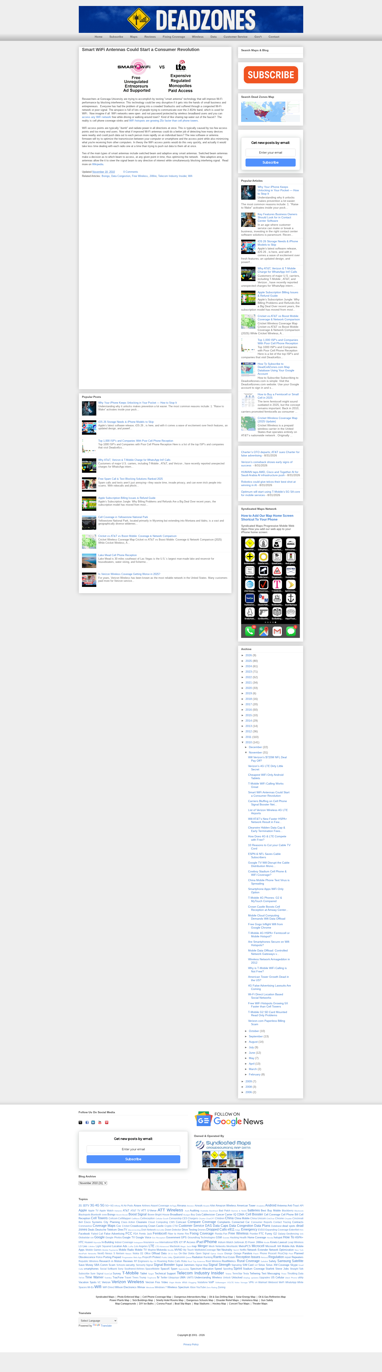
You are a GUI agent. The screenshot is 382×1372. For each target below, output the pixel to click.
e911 (231, 1229)
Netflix (243, 1249)
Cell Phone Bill (289, 1214)
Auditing (194, 1210)
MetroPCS (245, 1246)
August (253, 1041)
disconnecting (134, 1230)
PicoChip (283, 1253)
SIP (256, 1265)
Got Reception (158, 1238)
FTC (261, 1233)
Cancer (220, 1214)
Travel (128, 1277)
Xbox (193, 1287)
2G (80, 1205)
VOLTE (230, 1282)
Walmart (262, 1282)
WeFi (281, 1282)
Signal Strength (220, 1264)
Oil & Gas (173, 1253)
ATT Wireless (170, 1210)
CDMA (241, 1214)
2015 (249, 715)
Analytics (260, 1206)
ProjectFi (147, 1257)
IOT (181, 1242)
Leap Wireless (295, 1242)
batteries (254, 1210)
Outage (238, 1253)
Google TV (128, 1237)
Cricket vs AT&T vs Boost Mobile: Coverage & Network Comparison (137, 535)
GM (92, 1238)
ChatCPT (210, 1218)
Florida (218, 1233)
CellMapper (124, 1218)
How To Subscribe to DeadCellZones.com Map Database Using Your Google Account (276, 368)
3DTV (86, 1205)
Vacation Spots (87, 1282)
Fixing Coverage (174, 36)
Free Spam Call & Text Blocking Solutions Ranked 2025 (130, 478)
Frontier (254, 1233)
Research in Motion (110, 1261)
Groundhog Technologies (201, 1237)
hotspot (278, 1237)
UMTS (190, 1277)
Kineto (274, 1242)
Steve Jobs (282, 1268)
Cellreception (147, 1218)
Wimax (141, 1287)
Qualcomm (179, 1257)
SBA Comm (101, 1264)
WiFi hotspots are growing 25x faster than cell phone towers (163, 120)
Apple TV (93, 1210)
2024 (249, 666)
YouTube (201, 1287)
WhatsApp (290, 1282)
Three (283, 1274)
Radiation (197, 1257)
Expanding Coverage (276, 1229)
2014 (249, 720)
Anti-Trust (293, 1205)
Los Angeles (141, 1246)
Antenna (282, 1205)
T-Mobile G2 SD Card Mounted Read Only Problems (267, 1013)
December (256, 747)
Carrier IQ (230, 1214)
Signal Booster (164, 1264)
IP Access (189, 1242)
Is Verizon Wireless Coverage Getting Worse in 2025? (129, 574)
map (194, 1246)
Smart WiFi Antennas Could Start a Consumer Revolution (268, 794)
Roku (184, 1261)
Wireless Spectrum (178, 1287)
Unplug (246, 1278)
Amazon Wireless (226, 1205)
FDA (135, 1233)
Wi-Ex (90, 1287)
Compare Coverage (202, 1222)
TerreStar (237, 1273)
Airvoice (190, 1206)
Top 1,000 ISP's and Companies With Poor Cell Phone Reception (135, 440)
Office (147, 1253)
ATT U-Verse (148, 1210)
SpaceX (165, 1268)
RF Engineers (141, 1261)
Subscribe (116, 36)
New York (299, 1250)
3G (92, 1205)
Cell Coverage (272, 1214)
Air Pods (128, 1205)
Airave (137, 1205)
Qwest (188, 1257)
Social (103, 1268)
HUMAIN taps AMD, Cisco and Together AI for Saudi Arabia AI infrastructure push (269, 473)
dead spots (288, 1225)
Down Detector (173, 1229)
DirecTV (122, 1229)
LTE (151, 1246)
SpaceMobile (152, 1268)
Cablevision (208, 1214)
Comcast (181, 1222)
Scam (112, 1264)
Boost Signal (138, 1214)
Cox (118, 1225)
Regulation (276, 1257)
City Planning (112, 1222)
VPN (251, 1282)
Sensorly (140, 1265)
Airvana (181, 1205)
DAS (208, 1225)
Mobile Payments (110, 1250)
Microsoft (270, 1246)
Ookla (191, 1253)
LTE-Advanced (162, 1246)
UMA (183, 1277)
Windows (150, 1287)
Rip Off (153, 1261)
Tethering (255, 1273)
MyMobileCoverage (205, 1249)
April (252, 1063)
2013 (249, 726)
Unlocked (237, 1277)
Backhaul (213, 1211)
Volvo (237, 1282)
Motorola (162, 1249)
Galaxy (282, 1233)
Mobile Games (93, 1249)
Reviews (150, 36)
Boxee (151, 1214)
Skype (294, 1264)
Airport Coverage (160, 1205)
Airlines (146, 1205)
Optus (213, 1253)
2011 (249, 736)
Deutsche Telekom (106, 1229)
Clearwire (141, 1222)
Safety (272, 1261)
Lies (85, 1246)
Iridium (221, 1242)
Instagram (138, 1242)
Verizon (106, 1282)
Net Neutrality (225, 1249)
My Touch (188, 1249)
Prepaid (116, 1257)
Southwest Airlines (134, 1268)
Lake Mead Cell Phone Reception (117, 555)
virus (184, 1282)
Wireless (198, 36)
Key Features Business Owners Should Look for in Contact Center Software (277, 218)
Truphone (151, 1278)
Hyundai (97, 1242)
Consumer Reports (261, 1222)
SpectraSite (183, 1269)
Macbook (175, 1246)
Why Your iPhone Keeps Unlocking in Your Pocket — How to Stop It (137, 402)
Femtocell (160, 1233)
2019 (249, 693)
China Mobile (242, 1218)
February (255, 1074)
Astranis (118, 1211)
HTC (81, 1242)
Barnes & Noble (239, 1211)
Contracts (297, 1222)
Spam (174, 1268)
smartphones (91, 1268)
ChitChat (270, 1218)
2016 (249, 709)
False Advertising (114, 1233)
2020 (249, 687)
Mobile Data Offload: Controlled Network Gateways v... (268, 952)
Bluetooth (96, 1214)
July (252, 1047)
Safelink (264, 1261)
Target (151, 1274)
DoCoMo (160, 1230)
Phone (263, 1253)
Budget (186, 1215)
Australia (204, 1211)
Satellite (297, 1261)
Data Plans (262, 1225)
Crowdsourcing (138, 1225)
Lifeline (91, 1246)
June (252, 1052)
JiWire (153, 176)
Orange (228, 1253)
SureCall (108, 1274)
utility (300, 1277)
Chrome (279, 1218)
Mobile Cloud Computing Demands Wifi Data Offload (266, 917)
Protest (156, 1257)
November (256, 752)
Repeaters (297, 1257)
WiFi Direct (108, 1287)
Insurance (148, 1242)
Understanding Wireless (208, 1277)
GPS (184, 1237)
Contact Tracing (282, 1222)
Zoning (221, 1287)
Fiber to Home (176, 1233)
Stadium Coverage (253, 1268)
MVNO (178, 1249)
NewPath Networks (87, 1253)
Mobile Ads (288, 1246)
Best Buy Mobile (271, 1210)
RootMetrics (229, 1261)
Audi (187, 1211)
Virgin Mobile (175, 1282)
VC (99, 1282)
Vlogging (192, 1282)
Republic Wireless (88, 1261)
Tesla (246, 1273)
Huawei (89, 1242)
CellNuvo (136, 1218)
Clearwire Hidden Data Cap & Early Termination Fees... (266, 829)
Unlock (227, 1277)
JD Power (250, 1242)
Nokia (136, 1253)
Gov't (258, 36)
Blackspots (84, 1214)
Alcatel (206, 1206)
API (301, 1205)
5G (102, 1205)
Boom (119, 1215)
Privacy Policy (191, 1344)
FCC (129, 1233)
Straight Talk (296, 1268)
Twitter (164, 1277)
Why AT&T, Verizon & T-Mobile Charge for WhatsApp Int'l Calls (134, 459)
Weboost (273, 1282)
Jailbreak (239, 1242)
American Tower (246, 1205)
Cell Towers (99, 1218)
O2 (141, 1253)
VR (256, 1282)
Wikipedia (97, 164)
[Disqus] (155, 233)
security (130, 1264)
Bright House (162, 1214)
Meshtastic (232, 1246)
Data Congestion (120, 176)
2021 (249, 682)
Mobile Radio (126, 1249)
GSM (219, 1237)
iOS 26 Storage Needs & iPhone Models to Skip (126, 421)
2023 (249, 671)
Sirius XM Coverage (277, 1264)
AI (122, 1205)
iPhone (210, 1241)
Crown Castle (156, 1225)
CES (184, 1218)
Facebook (84, 1233)
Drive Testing (189, 1229)
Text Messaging (270, 1273)
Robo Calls (174, 1261)
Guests (226, 1238)
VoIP (211, 1282)
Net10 (236, 1250)
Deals (91, 1229)
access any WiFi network (96, 117)
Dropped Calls (216, 1229)
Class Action (128, 1222)
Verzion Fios (152, 1282)
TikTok (81, 1278)
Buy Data (196, 1214)
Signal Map (201, 1265)
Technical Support (165, 1273)
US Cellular (277, 1277)
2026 (249, 655)
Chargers (193, 1218)
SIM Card (248, 1264)
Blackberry (287, 1210)
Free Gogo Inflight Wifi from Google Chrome (265, 926)
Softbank (112, 1268)
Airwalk (199, 1205)
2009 (249, 1081)
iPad (199, 1242)
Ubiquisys (173, 1277)
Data (213, 36)
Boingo (106, 176)
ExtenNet (294, 1229)
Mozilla (171, 1250)
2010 (249, 742)
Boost (125, 1215)
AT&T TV (135, 1210)
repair (288, 1257)
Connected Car (240, 1222)
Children (219, 1218)
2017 (249, 704)
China (229, 1218)
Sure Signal (96, 1273)
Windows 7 (161, 1287)
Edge (237, 1230)
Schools (120, 1265)
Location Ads (119, 1246)
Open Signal (203, 1253)
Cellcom (113, 1218)
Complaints (223, 1222)
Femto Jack (145, 1233)
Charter (202, 1218)
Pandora (247, 1253)
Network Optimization (281, 1249)
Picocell (272, 1253)
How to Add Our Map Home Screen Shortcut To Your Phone (267, 517)
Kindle (267, 1242)
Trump (142, 1277)
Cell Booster (254, 1214)
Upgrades (264, 1277)
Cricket (126, 1226)
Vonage (244, 1282)
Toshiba (108, 1278)
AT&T (126, 1210)
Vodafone (202, 1282)
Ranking (208, 1257)
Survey (117, 1273)
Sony (120, 1268)
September (256, 1036)
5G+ (107, 1205)
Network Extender (257, 1249)
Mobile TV (141, 1249)
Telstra (228, 1274)
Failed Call (97, 1233)
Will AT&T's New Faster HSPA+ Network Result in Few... (267, 820)
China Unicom (258, 1218)
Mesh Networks (217, 1246)
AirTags (173, 1206)
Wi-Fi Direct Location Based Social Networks (265, 996)
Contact (274, 36)
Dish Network (148, 1229)
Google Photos (113, 1237)
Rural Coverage (248, 1261)
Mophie (152, 1249)
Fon (225, 1233)
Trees (135, 1277)
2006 (249, 1092)
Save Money (86, 1264)
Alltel (212, 1205)
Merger (203, 1246)
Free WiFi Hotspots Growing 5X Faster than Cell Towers (268, 1005)
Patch (256, 1253)
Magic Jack (185, 1246)
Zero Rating (212, 1287)
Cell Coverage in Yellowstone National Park (123, 517)
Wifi (190, 176)
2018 (249, 698)
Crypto (168, 1226)
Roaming (162, 1261)
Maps (133, 36)
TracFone (118, 1277)
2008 (249, 1086)
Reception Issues (248, 1257)
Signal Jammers (185, 1264)
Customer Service (236, 36)
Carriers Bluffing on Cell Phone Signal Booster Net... (267, 802)
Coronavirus (85, 1226)
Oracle (220, 1253)
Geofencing (292, 1233)
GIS (301, 1234)
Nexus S (110, 1253)
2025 (249, 660)
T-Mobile (130, 1273)
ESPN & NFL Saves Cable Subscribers (264, 855)
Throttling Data (295, 1273)
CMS (172, 1222)
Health (243, 1237)
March (253, 1069)
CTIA (175, 1226)
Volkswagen (220, 1282)
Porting (107, 1257)
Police (99, 1257)
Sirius (261, 1264)
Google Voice (143, 1237)
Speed (218, 1268)
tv (158, 1277)
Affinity (117, 1206)
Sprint (238, 1268)
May (252, 1058)
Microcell (258, 1246)
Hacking (234, 1237)
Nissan (128, 1253)
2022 (249, 677)
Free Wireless (140, 176)
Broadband (176, 1214)
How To (288, 1237)
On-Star (183, 1253)
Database (276, 1226)
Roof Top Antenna (196, 1261)
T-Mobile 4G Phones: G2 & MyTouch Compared (265, 899)
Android (270, 1205)
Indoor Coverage (124, 1242)
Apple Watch (106, 1210)
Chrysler (288, 1218)
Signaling (236, 1265)
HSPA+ (299, 1237)
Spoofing (228, 1268)
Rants (217, 1257)
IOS (175, 1242)
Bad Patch (224, 1210)
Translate (106, 1325)
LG (80, 1246)
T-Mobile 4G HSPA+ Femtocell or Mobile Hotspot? (269, 934)
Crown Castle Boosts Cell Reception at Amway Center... (268, 908)
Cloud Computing (158, 1222)
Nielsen (120, 1253)
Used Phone (291, 1278)
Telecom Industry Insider (172, 176)
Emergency (249, 1229)
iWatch (229, 1242)
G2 (275, 1233)
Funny (268, 1233)
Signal (149, 1265)
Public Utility (167, 1257)
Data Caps (220, 1225)
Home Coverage (257, 1237)
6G (112, 1205)
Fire (187, 1233)
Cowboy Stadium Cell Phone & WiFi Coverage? (267, 873)
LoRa (130, 1246)
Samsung (284, 1261)
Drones (202, 1229)
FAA (301, 1230)
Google (99, 1237)
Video (164, 1282)
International (166, 1242)
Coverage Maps (104, 1225)
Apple (83, 1210)
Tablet (143, 1273)
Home (98, 36)
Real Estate (228, 1257)
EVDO (261, 1229)
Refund (264, 1257)
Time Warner (94, 1277)
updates (254, 1278)
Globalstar (84, 1237)
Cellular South (162, 1218)
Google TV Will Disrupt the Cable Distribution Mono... (268, 864)
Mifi (279, 1246)
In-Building (108, 1242)
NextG (100, 1253)
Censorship (175, 1218)
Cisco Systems (93, 1222)
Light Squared (103, 1246)
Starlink (270, 1268)
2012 (249, 731)
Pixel (291, 1253)
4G (97, 1205)
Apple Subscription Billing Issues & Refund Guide (126, 497)
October (254, 1031)
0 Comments (130, 171)
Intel (157, 1242)
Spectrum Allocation (201, 1268)
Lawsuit (282, 1242)
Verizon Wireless (128, 1281)
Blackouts (298, 1211)
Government (173, 1237)
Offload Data (159, 1253)
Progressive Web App (132, 1257)
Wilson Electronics (125, 1287)
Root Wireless (213, 1261)
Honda (270, 1238)
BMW (104, 1215)
